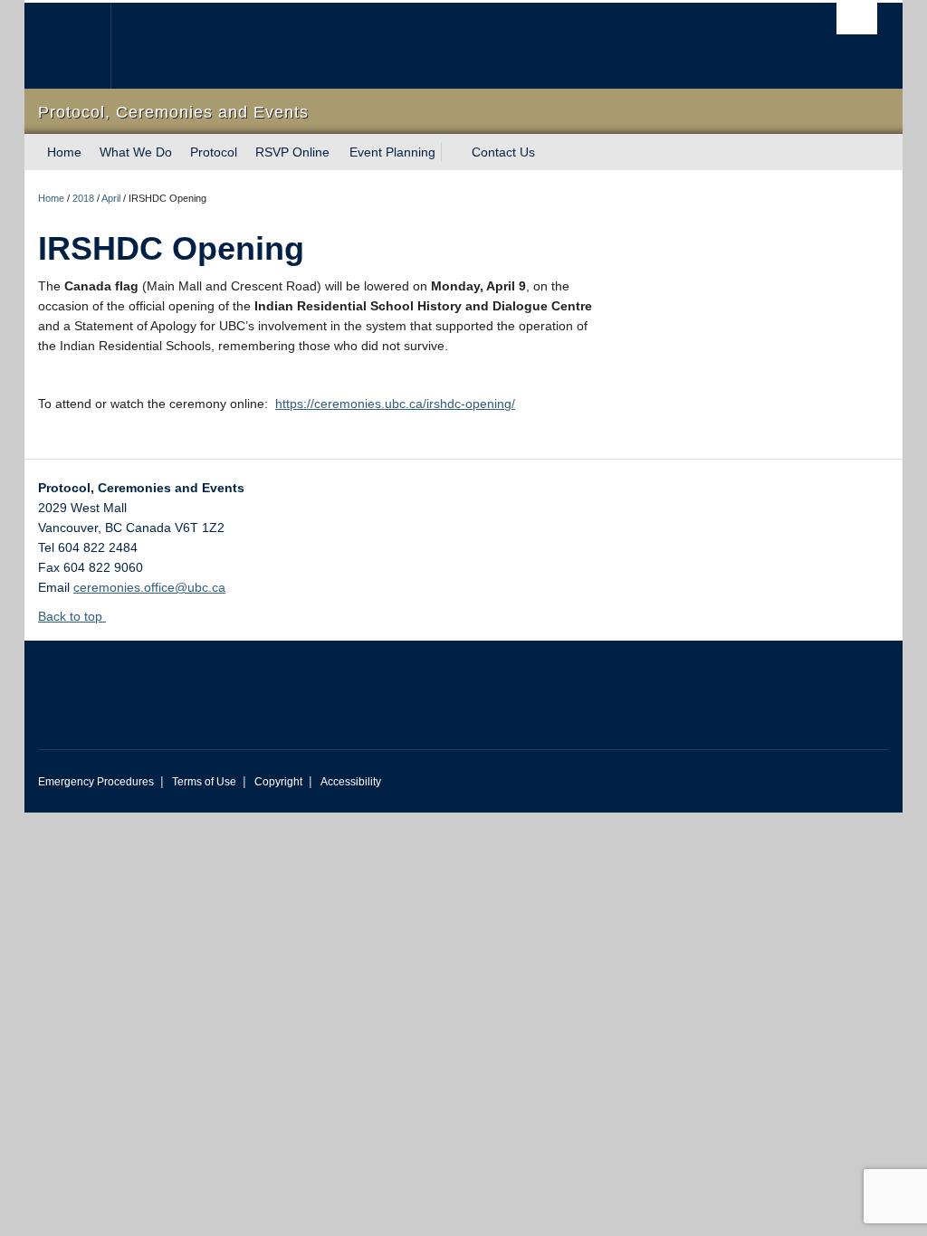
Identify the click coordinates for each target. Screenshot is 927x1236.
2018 (83, 198)
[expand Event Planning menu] (452, 152)
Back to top (72, 616)
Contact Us (503, 152)
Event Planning (392, 152)
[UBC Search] (856, 18)
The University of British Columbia (81, 46)
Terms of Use (204, 781)
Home (64, 152)
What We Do (136, 152)
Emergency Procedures (96, 781)
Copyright (278, 781)
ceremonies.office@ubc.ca (149, 587)
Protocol (213, 152)
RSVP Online (292, 152)
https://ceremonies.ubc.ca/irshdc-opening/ (395, 403)
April (110, 198)
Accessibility (350, 781)
